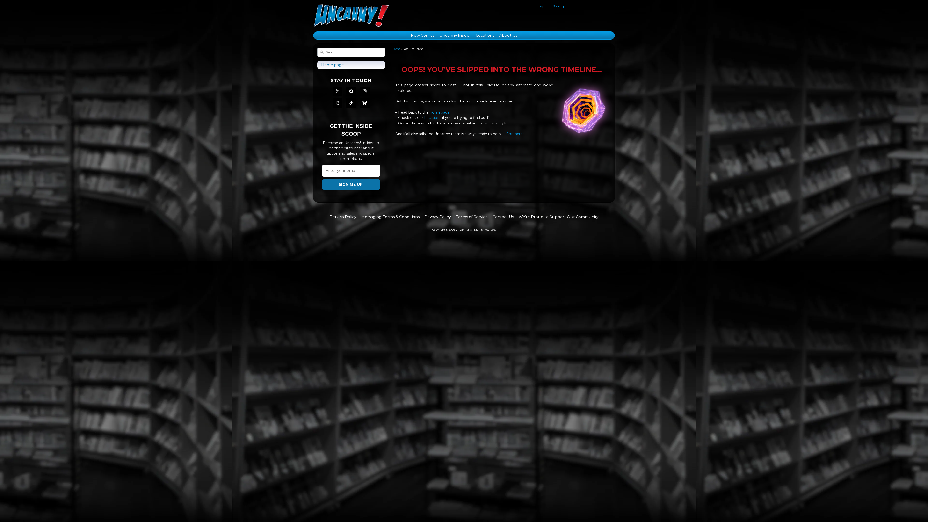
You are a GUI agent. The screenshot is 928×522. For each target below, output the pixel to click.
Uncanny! (462, 229)
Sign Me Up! (351, 184)
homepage (440, 112)
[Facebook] (351, 91)
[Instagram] (365, 91)
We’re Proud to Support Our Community (559, 217)
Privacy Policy (437, 217)
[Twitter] (337, 91)
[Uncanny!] (351, 21)
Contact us (515, 134)
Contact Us (503, 217)
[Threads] (337, 103)
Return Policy (343, 217)
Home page (332, 65)
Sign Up (559, 6)
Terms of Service (472, 217)
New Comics (422, 35)
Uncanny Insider (455, 35)
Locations (485, 35)
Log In (541, 6)
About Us (508, 35)
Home (396, 49)
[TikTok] (351, 103)
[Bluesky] (365, 103)
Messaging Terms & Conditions (390, 217)
